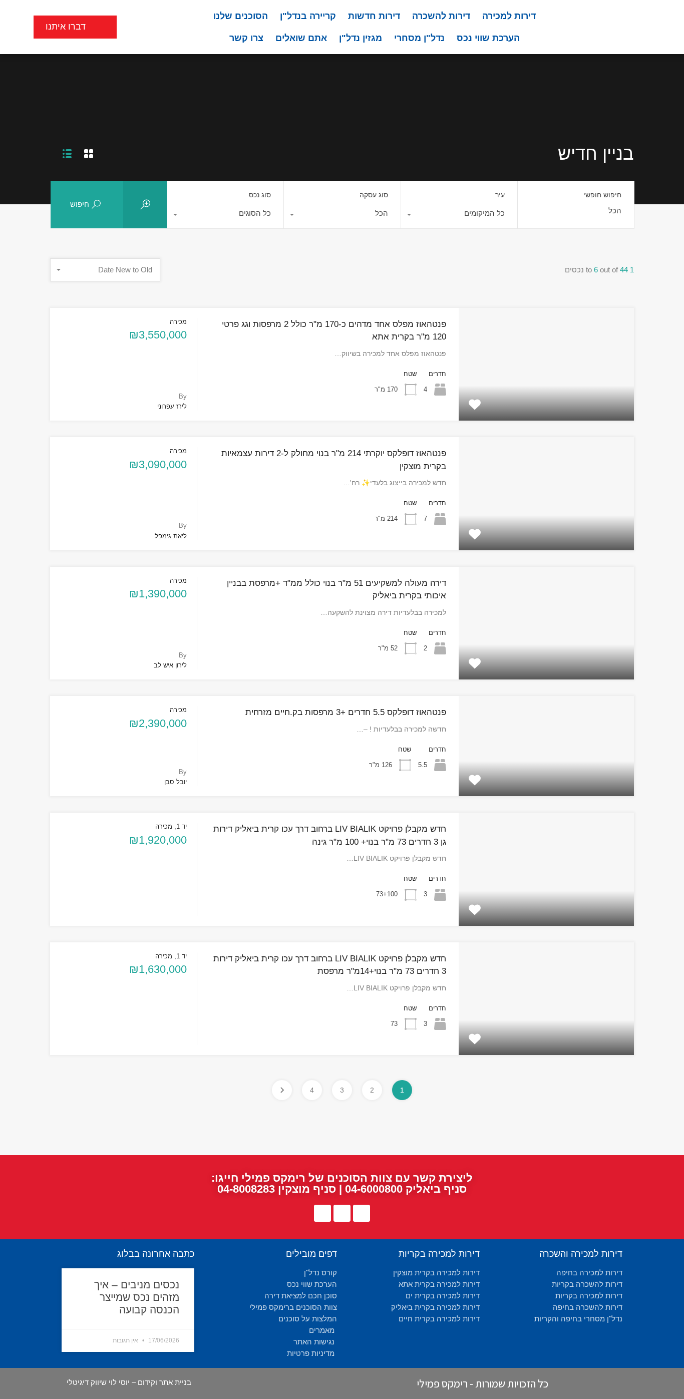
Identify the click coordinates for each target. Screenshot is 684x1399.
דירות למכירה (509, 16)
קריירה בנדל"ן (308, 16)
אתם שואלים (301, 38)
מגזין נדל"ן (360, 38)
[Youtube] (342, 1213)
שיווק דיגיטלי (87, 1382)
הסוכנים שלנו (240, 16)
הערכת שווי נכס (488, 38)
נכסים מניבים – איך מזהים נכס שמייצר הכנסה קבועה (136, 1297)
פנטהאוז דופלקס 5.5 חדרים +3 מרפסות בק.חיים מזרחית (345, 712)
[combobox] (459, 216)
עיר (500, 195)
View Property (546, 398)
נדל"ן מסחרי (419, 38)
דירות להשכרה (441, 16)
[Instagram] (322, 1213)
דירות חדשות (374, 16)
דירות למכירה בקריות (439, 1254)
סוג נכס (260, 195)
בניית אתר (175, 1382)
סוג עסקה (374, 195)
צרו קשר (246, 38)
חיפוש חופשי (602, 195)
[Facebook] (361, 1213)
